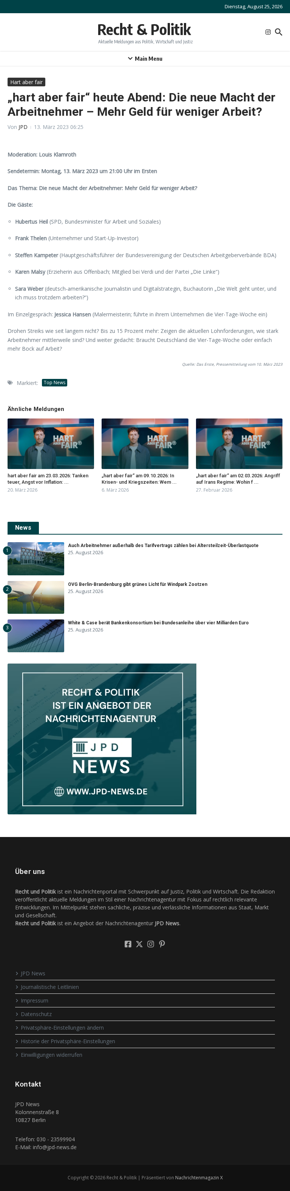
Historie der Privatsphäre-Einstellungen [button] (68, 1041)
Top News (54, 382)
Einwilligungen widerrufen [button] (51, 1054)
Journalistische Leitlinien (50, 986)
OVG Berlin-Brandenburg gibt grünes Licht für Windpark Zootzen (137, 584)
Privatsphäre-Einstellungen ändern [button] (62, 1027)
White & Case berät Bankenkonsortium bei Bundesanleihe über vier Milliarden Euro (158, 622)
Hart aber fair (26, 82)
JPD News (33, 973)
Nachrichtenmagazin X (199, 1177)
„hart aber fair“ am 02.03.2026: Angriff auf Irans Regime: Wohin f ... (238, 479)
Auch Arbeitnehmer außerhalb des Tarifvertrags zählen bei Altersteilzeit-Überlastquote (163, 545)
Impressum (34, 1000)
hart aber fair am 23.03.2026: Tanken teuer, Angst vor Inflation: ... (48, 479)
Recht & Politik (144, 29)
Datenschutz (36, 1014)
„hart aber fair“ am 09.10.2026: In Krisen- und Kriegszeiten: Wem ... (139, 479)
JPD (23, 126)
